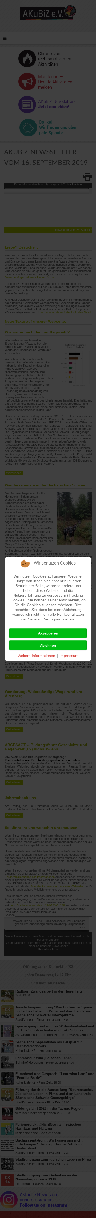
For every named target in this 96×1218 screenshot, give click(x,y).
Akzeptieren (48, 633)
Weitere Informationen (36, 655)
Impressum (68, 655)
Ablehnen (48, 645)
